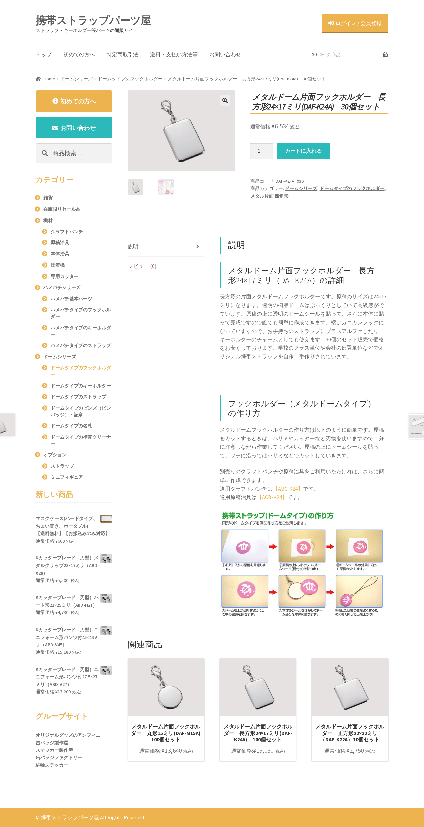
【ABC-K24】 (288, 488)
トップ (44, 54)
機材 (48, 220)
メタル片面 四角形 (269, 196)
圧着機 (58, 265)
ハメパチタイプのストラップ (81, 345)
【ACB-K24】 (272, 497)
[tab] (166, 247)
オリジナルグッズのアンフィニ (68, 735)
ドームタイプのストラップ (78, 397)
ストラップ (62, 466)
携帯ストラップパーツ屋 (93, 20)
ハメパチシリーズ (61, 287)
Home (49, 79)
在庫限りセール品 (61, 209)
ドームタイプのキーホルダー (81, 385)
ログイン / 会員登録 (358, 23)
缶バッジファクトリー (59, 757)
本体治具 (60, 254)
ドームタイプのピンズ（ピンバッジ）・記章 (81, 411)
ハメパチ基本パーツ (71, 299)
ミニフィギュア (67, 477)
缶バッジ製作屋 (52, 743)
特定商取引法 (122, 54)
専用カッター (65, 276)
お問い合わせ (225, 54)
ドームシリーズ (76, 79)
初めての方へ (79, 54)
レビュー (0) (142, 266)
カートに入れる (303, 150)
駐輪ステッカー (52, 765)
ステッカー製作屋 (54, 750)
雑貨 (48, 198)
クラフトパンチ (67, 231)
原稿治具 (60, 242)
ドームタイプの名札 (71, 426)
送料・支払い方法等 (174, 54)
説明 (133, 246)
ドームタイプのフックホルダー (130, 79)
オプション (55, 455)
